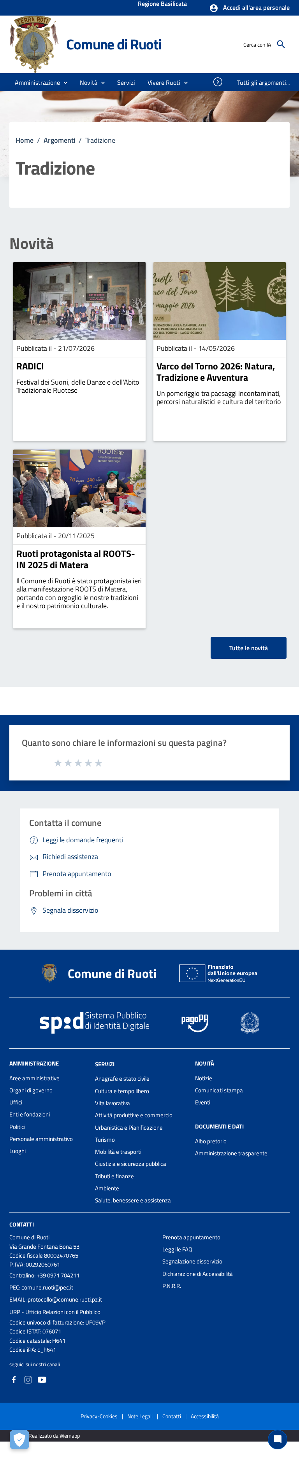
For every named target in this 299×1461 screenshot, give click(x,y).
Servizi (104, 1063)
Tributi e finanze (114, 1176)
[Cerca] (281, 44)
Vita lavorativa (112, 1103)
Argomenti (59, 140)
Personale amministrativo (41, 1138)
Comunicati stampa (219, 1090)
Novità (31, 243)
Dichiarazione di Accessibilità (197, 1273)
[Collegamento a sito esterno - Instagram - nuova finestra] (28, 1379)
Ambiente (107, 1188)
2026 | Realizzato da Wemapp (46, 1435)
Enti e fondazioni (29, 1114)
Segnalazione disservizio (192, 1261)
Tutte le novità (248, 648)
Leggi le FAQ (177, 1249)
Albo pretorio (211, 1141)
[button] (249, 8)
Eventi (202, 1102)
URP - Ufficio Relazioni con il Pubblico (54, 1311)
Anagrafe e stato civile (122, 1078)
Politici (17, 1126)
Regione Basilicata (162, 4)
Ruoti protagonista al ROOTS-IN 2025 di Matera (75, 559)
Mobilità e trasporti (118, 1151)
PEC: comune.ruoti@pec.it (41, 1287)
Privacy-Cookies (99, 1416)
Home (24, 140)
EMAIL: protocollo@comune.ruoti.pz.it (55, 1299)
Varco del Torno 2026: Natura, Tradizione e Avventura (216, 371)
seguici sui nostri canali (34, 1364)
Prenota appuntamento (191, 1237)
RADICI (30, 366)
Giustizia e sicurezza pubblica (130, 1163)
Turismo (105, 1139)
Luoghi (17, 1150)
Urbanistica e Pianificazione (129, 1127)
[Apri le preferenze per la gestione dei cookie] (19, 1439)
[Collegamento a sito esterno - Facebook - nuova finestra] (14, 1379)
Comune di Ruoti (113, 44)
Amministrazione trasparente (231, 1153)
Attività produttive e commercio (133, 1115)
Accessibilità (205, 1416)
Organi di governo (31, 1090)
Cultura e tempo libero (122, 1091)
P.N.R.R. (171, 1285)
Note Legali (140, 1416)
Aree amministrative (34, 1078)
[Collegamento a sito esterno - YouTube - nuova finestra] (42, 1379)
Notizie (203, 1078)
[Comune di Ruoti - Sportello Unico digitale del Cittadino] (34, 43)
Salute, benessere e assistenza (133, 1200)
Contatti (21, 1224)
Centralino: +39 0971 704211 (44, 1275)
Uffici (15, 1102)
